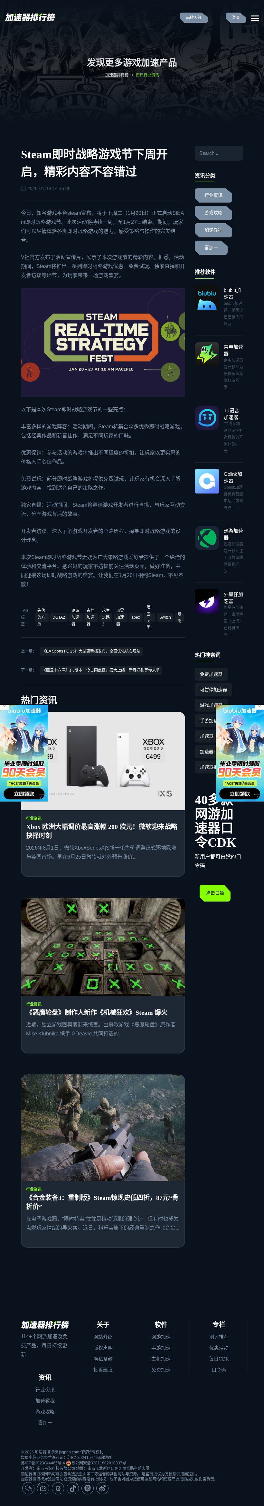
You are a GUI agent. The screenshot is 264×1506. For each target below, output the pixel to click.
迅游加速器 (75, 617)
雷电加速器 (233, 350)
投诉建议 (103, 1369)
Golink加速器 (233, 477)
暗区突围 (148, 617)
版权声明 (103, 1348)
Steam (43, 266)
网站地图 (104, 1457)
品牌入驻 (194, 17)
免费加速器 (211, 674)
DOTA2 (58, 617)
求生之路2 (106, 617)
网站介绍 (103, 1337)
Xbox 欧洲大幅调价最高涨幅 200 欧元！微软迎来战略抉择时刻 (101, 831)
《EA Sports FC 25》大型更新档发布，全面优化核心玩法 (91, 651)
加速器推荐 (211, 767)
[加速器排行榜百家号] (58, 1488)
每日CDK (219, 1358)
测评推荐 (219, 1337)
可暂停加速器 (213, 689)
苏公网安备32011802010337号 (98, 1463)
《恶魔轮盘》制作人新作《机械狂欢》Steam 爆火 (96, 1012)
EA (180, 213)
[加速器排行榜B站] (43, 1488)
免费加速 (161, 1369)
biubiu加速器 (232, 293)
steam (74, 213)
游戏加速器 (211, 705)
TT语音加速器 (231, 414)
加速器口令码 (213, 751)
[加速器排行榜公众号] (28, 1488)
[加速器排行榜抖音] (73, 1488)
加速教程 (213, 230)
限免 (179, 617)
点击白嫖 (215, 893)
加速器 (206, 736)
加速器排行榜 (116, 75)
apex (135, 617)
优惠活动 (219, 1348)
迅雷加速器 (120, 617)
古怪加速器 (90, 617)
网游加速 (161, 1337)
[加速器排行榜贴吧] (87, 1488)
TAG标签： (25, 617)
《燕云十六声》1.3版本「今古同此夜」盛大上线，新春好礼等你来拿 (101, 670)
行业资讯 (34, 818)
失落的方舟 (41, 617)
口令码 (219, 1369)
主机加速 (161, 1358)
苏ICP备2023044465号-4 (43, 1463)
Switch (165, 617)
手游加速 (161, 1348)
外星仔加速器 (233, 598)
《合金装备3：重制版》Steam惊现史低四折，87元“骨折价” (102, 1202)
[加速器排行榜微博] (102, 1488)
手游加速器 (211, 720)
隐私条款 (103, 1358)
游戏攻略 (213, 212)
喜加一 (211, 247)
